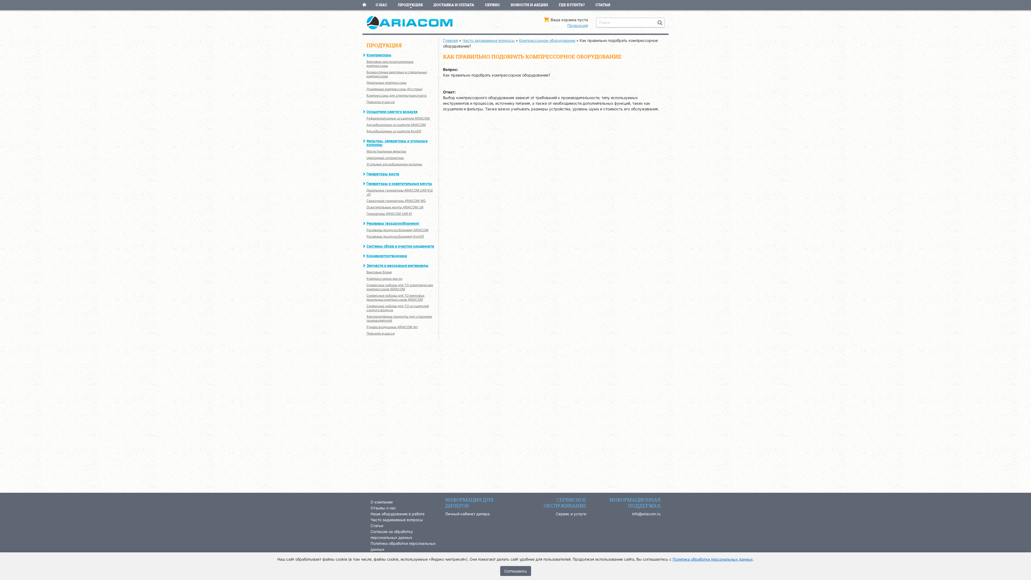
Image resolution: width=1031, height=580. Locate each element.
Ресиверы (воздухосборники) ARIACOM (397, 230)
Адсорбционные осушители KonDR (393, 131)
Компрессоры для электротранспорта (396, 95)
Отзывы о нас (383, 508)
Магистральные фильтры (386, 151)
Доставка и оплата (453, 4)
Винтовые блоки (379, 272)
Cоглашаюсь (515, 571)
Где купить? (572, 4)
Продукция (410, 4)
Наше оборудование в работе (397, 514)
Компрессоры (378, 54)
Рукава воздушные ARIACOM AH (392, 327)
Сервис (492, 4)
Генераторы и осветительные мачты (399, 183)
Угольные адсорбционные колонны (394, 164)
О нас (381, 4)
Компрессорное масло (384, 279)
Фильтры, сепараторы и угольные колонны (396, 142)
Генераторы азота (382, 173)
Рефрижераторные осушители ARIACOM (398, 118)
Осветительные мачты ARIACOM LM (394, 207)
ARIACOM (413, 23)
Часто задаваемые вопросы (397, 519)
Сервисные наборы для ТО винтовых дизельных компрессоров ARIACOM (395, 297)
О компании (382, 502)
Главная (364, 5)
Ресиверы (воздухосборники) (392, 223)
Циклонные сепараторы (385, 158)
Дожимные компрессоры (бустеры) (394, 89)
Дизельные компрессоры (386, 83)
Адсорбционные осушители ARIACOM (396, 125)
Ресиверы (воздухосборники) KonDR (395, 236)
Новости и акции (529, 4)
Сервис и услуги (571, 514)
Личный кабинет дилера (467, 514)
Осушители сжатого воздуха (392, 111)
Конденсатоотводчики (386, 255)
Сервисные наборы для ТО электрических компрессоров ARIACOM (399, 287)
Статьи (603, 4)
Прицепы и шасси (380, 102)
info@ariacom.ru (646, 514)
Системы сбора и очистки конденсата (400, 246)
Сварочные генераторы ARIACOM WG (396, 201)
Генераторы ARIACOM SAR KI (389, 214)
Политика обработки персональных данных (713, 559)
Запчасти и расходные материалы (397, 265)
